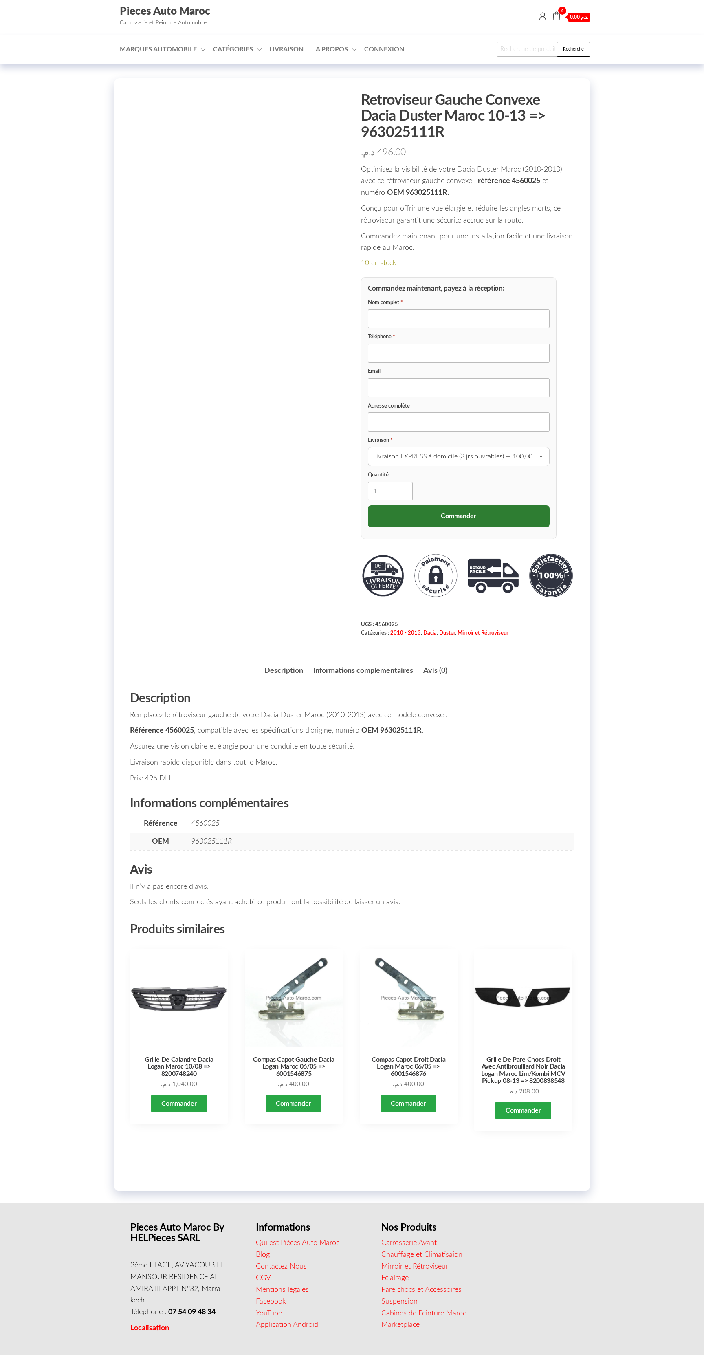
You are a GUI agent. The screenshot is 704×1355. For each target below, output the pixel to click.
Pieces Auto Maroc (165, 11)
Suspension (399, 1301)
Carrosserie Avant (409, 1243)
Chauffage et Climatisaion (421, 1254)
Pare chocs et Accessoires (421, 1289)
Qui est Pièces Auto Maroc (297, 1243)
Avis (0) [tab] (435, 670)
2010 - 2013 (405, 632)
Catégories (233, 49)
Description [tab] (283, 670)
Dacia (430, 632)
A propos (332, 49)
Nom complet (385, 302)
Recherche (573, 49)
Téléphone (381, 336)
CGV (263, 1278)
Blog (263, 1254)
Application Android (287, 1325)
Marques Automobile (158, 49)
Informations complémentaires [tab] (363, 670)
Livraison (286, 49)
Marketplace (400, 1325)
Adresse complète (389, 406)
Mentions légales (282, 1289)
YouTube (269, 1313)
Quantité (378, 475)
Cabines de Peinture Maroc (423, 1313)
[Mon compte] (542, 16)
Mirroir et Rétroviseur (483, 632)
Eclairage (395, 1278)
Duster (447, 632)
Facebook (271, 1301)
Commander (179, 1103)
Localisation (149, 1328)
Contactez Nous (281, 1266)
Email (374, 371)
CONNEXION (384, 49)
